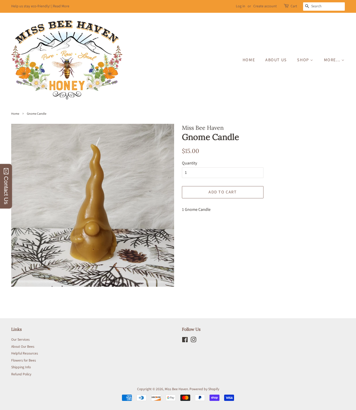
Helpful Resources (24, 353)
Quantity (189, 163)
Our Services (20, 339)
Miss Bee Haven (176, 389)
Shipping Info (21, 367)
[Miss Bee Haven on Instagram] (193, 340)
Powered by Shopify (204, 389)
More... (333, 60)
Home (249, 60)
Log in (240, 6)
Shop (303, 60)
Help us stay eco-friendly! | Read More (40, 6)
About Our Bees (22, 346)
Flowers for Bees (23, 360)
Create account (265, 6)
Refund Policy (21, 374)
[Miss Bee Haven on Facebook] (185, 340)
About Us (276, 60)
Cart (294, 6)
